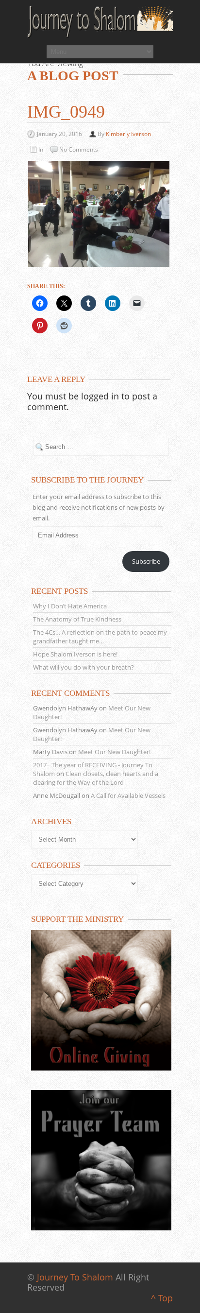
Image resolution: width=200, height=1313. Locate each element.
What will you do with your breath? (83, 667)
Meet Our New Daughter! (114, 751)
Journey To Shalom (75, 1277)
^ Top (162, 1298)
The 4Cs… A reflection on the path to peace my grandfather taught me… (100, 636)
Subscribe (146, 561)
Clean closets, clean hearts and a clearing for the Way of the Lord (95, 778)
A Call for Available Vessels (128, 795)
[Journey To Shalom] (100, 22)
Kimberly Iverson (128, 134)
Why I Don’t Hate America (70, 606)
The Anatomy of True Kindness (77, 619)
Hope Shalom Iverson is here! (75, 654)
